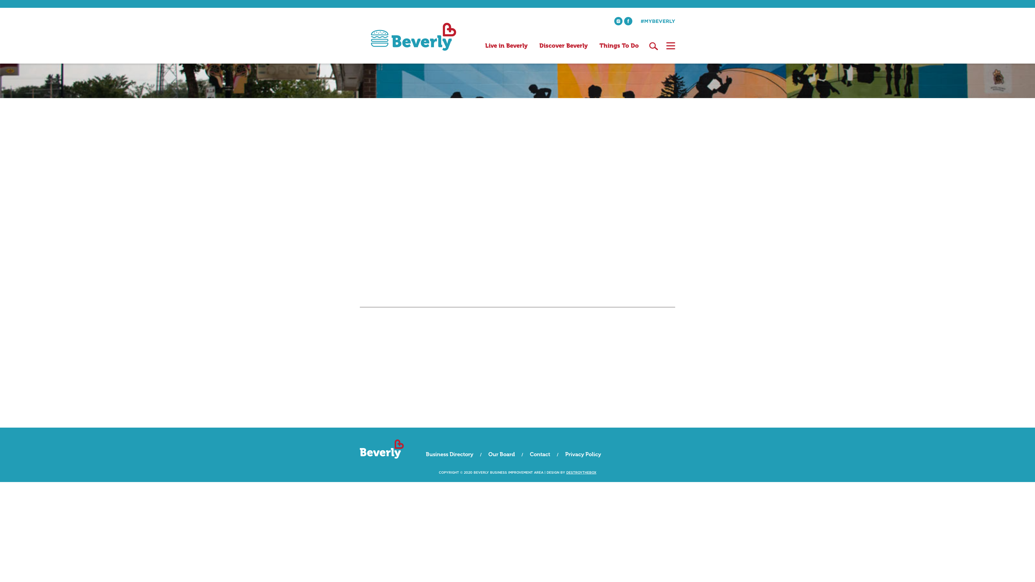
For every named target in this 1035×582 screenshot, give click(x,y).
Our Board (501, 454)
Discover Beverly (563, 45)
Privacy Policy (583, 454)
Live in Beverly (506, 45)
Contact (540, 454)
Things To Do (619, 45)
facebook (628, 21)
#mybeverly (658, 21)
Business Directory (449, 454)
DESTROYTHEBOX (581, 472)
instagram (618, 21)
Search (653, 46)
